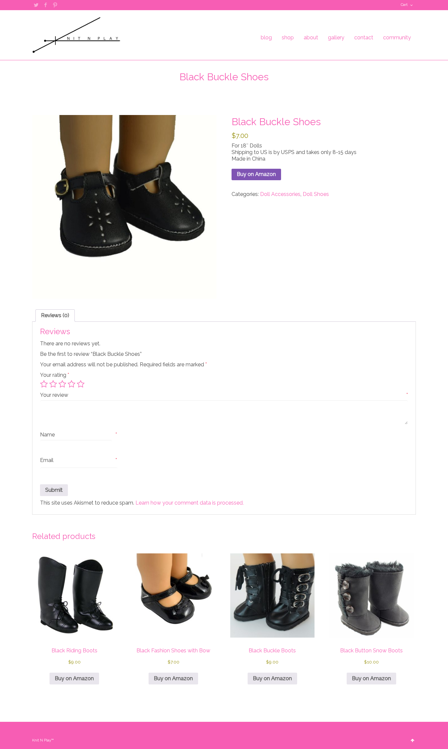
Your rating (54, 375)
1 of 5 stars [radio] (44, 384)
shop (288, 37)
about (311, 37)
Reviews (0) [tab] (55, 315)
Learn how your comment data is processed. (189, 503)
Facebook (46, 5)
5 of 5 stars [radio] (81, 384)
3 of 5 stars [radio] (62, 384)
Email (78, 460)
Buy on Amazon (256, 174)
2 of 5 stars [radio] (53, 384)
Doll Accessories (280, 194)
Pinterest (55, 5)
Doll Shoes (316, 194)
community (397, 37)
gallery (336, 37)
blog (266, 37)
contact (363, 37)
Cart (404, 5)
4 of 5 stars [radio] (71, 384)
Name (78, 435)
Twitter (36, 5)
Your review (224, 395)
